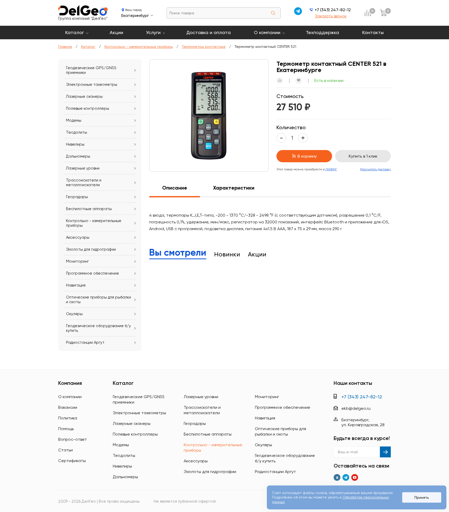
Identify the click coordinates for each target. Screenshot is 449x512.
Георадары (77, 197)
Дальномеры (78, 156)
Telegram (345, 477)
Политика (67, 418)
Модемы (73, 120)
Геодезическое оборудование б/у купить (98, 328)
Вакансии (67, 407)
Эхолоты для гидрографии (91, 249)
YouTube (354, 477)
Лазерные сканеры (84, 96)
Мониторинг (77, 261)
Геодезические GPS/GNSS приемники (91, 70)
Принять (421, 497)
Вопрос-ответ (72, 439)
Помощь (66, 428)
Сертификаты (72, 460)
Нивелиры (75, 144)
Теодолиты (76, 132)
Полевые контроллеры (87, 108)
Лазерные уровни (83, 168)
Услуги (153, 32)
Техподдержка (322, 32)
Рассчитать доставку (375, 169)
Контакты (373, 32)
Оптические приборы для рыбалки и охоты (98, 299)
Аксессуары (77, 237)
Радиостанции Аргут (85, 342)
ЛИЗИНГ (331, 169)
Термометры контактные (204, 46)
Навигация (75, 285)
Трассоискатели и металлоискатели (83, 182)
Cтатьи (65, 450)
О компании (267, 32)
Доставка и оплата (208, 32)
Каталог (74, 32)
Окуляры (74, 314)
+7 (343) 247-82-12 (333, 9)
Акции (116, 32)
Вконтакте (337, 477)
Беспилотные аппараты (89, 208)
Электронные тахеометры (91, 84)
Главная (65, 46)
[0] (367, 13)
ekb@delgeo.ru (356, 408)
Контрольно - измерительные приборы (138, 46)
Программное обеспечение (92, 273)
